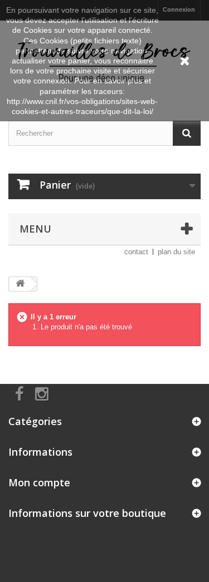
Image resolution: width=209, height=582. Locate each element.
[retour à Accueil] (20, 284)
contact (136, 252)
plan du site (176, 252)
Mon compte (39, 482)
